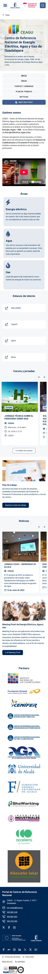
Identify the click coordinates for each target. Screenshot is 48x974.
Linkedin (19, 949)
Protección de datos (12, 957)
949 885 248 (12, 912)
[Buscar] (43, 5)
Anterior (39, 377)
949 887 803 (12, 917)
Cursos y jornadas (24, 86)
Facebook (9, 927)
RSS (25, 949)
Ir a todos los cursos (24, 451)
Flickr (9, 949)
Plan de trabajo (24, 92)
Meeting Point (26, 102)
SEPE (13, 341)
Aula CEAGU (16, 308)
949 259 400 (12, 921)
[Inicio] (30, 5)
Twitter (3, 927)
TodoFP (14, 324)
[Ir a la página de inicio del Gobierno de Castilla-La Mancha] (15, 5)
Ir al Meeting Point (12, 652)
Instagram (14, 927)
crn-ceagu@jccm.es (15, 908)
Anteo (13, 357)
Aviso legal (30, 957)
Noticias (24, 97)
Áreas (24, 81)
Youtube (35, 949)
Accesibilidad (20, 961)
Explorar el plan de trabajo (15, 505)
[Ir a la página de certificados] (17, 970)
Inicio (24, 76)
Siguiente (44, 377)
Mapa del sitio (7, 961)
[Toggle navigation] (5, 5)
